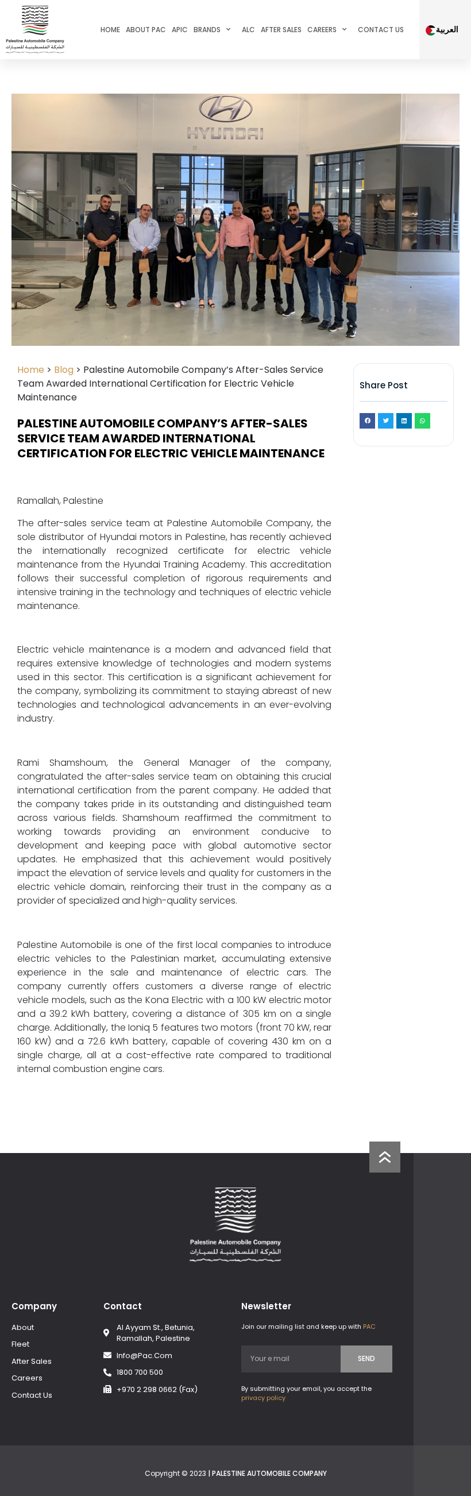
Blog (64, 369)
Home (110, 29)
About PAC (146, 29)
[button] (367, 421)
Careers (322, 29)
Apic (180, 29)
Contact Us (381, 29)
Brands (207, 29)
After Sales (281, 29)
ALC (248, 29)
